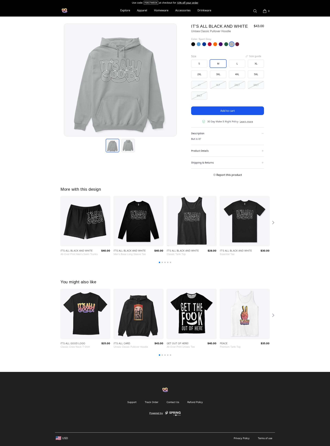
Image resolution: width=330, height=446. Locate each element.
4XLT (199, 95)
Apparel (142, 10)
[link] (85, 221)
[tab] (112, 145)
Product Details (200, 150)
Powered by (156, 413)
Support (131, 402)
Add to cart (227, 111)
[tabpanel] (120, 80)
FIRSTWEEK (151, 2)
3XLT (256, 84)
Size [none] (193, 56)
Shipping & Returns (202, 162)
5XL (256, 74)
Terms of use (265, 438)
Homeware (161, 10)
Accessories (183, 10)
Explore (125, 10)
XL (256, 63)
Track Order (151, 402)
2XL (199, 74)
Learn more (246, 121)
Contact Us (173, 402)
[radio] (199, 64)
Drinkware (204, 10)
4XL (237, 74)
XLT (218, 84)
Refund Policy (195, 402)
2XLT (237, 84)
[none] (253, 56)
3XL (218, 74)
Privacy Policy (242, 438)
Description (197, 133)
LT (199, 84)
